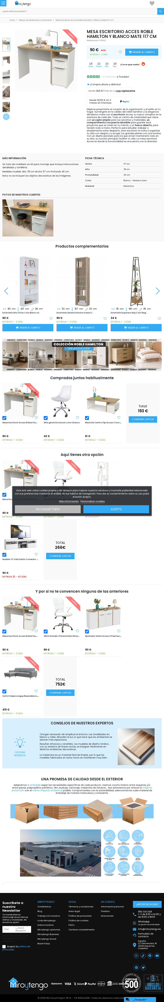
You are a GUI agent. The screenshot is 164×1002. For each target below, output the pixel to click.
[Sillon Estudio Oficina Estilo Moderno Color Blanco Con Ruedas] (62, 478)
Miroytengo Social (46, 938)
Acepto (116, 509)
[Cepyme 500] (131, 983)
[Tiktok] (143, 955)
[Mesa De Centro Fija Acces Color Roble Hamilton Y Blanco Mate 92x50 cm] (103, 401)
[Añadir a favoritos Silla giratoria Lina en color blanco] (77, 417)
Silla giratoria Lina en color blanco (62, 422)
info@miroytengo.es (149, 929)
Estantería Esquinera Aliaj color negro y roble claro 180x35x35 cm (130, 313)
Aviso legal (74, 911)
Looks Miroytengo (46, 920)
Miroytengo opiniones (48, 929)
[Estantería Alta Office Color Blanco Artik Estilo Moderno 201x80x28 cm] (27, 279)
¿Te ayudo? (136, 1000)
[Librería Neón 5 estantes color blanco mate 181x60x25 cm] (103, 478)
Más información (69, 501)
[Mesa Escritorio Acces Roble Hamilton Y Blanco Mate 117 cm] (20, 401)
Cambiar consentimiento (82, 929)
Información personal (112, 906)
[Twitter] (143, 967)
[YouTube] (157, 955)
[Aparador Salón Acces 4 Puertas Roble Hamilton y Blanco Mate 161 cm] (103, 615)
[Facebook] (149, 955)
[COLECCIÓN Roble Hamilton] (82, 354)
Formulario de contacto (145, 935)
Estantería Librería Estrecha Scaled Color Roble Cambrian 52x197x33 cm (76, 313)
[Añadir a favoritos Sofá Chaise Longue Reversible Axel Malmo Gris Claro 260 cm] (36, 691)
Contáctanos (44, 906)
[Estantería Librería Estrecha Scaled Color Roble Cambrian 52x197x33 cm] (82, 279)
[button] (6, 116)
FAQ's (71, 925)
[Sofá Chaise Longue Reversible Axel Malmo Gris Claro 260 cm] (20, 675)
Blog (39, 911)
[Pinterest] (136, 967)
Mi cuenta (108, 902)
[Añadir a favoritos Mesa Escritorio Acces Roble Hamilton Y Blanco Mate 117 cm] (36, 417)
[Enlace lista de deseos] (152, 3)
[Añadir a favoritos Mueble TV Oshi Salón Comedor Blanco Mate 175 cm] (36, 554)
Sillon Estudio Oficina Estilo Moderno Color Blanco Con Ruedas (77, 636)
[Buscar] (160, 11)
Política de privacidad (80, 915)
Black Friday (43, 943)
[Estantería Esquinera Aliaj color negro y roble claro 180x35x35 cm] (136, 279)
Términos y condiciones (81, 906)
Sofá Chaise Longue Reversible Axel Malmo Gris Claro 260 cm (34, 696)
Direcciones (107, 915)
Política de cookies (78, 920)
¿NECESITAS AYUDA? (147, 904)
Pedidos (105, 911)
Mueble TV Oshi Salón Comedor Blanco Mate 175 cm (29, 559)
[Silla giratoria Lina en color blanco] (62, 401)
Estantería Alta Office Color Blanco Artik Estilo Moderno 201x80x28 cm (21, 313)
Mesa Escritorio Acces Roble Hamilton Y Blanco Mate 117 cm (33, 422)
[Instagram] (136, 955)
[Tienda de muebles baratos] (26, 3)
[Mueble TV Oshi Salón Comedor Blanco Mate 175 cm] (20, 538)
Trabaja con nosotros (48, 915)
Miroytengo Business (48, 934)
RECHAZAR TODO (48, 509)
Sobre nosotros (45, 925)
